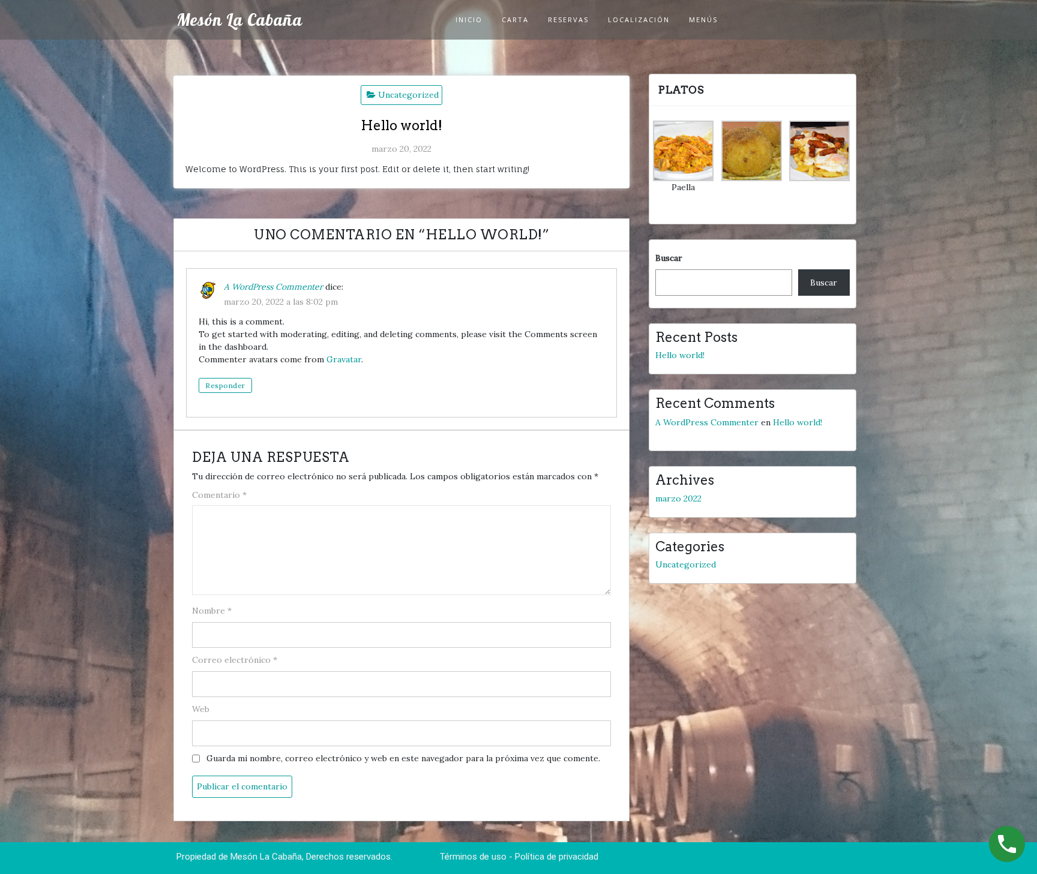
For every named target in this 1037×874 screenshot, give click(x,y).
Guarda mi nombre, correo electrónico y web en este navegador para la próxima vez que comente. (403, 758)
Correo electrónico (234, 659)
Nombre (212, 610)
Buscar (668, 258)
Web (200, 709)
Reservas (568, 19)
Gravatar (343, 359)
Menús (703, 19)
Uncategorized (408, 94)
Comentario (219, 494)
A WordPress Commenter (273, 286)
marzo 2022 (678, 498)
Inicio (468, 19)
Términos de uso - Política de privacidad (518, 856)
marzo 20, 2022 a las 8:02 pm (281, 301)
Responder (225, 385)
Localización (639, 19)
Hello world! (680, 355)
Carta (515, 19)
